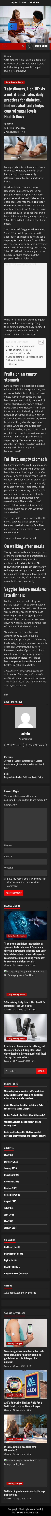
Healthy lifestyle (12, 1267)
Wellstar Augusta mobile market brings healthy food (24, 1492)
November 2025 (11, 1181)
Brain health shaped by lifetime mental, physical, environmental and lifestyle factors (25, 1133)
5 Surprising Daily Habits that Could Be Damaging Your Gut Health (24, 1003)
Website (8, 867)
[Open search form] (23, 46)
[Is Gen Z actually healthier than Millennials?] (25, 1429)
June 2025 (9, 1214)
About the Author (16, 360)
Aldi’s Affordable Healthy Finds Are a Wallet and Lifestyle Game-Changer (24, 1106)
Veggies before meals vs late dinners (25, 356)
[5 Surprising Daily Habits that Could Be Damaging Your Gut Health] (25, 984)
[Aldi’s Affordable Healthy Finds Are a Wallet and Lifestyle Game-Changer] (25, 1384)
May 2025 (8, 1221)
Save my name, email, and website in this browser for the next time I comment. (26, 882)
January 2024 (10, 1227)
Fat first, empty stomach (19, 349)
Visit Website (14, 745)
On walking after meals (19, 353)
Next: (23, 775)
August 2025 (10, 1201)
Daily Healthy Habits (14, 82)
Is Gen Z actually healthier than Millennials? (24, 1115)
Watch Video (41, 46)
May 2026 (8, 1155)
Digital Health (10, 1260)
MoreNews (18, 1512)
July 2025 (8, 1208)
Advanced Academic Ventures (20, 1292)
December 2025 (11, 1174)
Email (8, 856)
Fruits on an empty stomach (21, 346)
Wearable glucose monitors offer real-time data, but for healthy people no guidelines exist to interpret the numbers (24, 1094)
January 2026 (10, 1168)
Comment (10, 804)
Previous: (24, 762)
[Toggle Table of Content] (39, 342)
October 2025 (10, 1188)
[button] (4, 46)
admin (10, 123)
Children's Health (12, 1247)
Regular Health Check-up (16, 1273)
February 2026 (11, 1161)
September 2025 (12, 1194)
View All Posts (36, 745)
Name (8, 845)
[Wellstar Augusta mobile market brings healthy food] (25, 1473)
